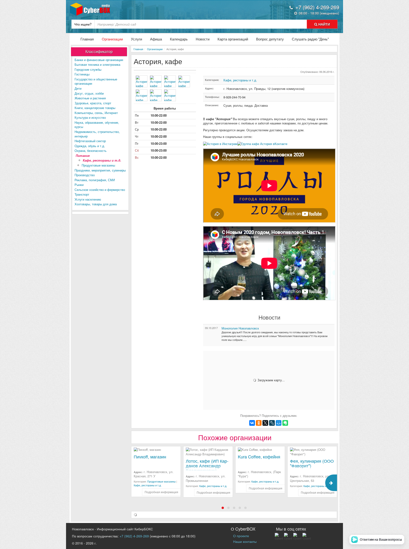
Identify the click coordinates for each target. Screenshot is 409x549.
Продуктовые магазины (98, 165)
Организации (112, 38)
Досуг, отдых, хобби (89, 93)
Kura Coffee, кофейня (259, 456)
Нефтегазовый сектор (90, 141)
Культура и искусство (90, 117)
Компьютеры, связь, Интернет (96, 112)
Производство (85, 175)
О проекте (241, 535)
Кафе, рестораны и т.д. (102, 160)
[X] (265, 423)
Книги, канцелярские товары (95, 107)
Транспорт (82, 194)
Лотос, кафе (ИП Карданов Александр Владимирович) (207, 465)
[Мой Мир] (278, 423)
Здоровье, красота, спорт (93, 103)
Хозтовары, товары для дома (96, 204)
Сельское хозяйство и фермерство (100, 189)
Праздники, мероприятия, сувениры (100, 170)
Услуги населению (88, 199)
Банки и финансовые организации (99, 59)
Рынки (79, 184)
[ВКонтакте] (252, 423)
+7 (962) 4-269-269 (134, 536)
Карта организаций (233, 38)
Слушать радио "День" (310, 38)
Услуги (136, 38)
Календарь (179, 38)
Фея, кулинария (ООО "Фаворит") (312, 463)
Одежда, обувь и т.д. (90, 146)
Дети (78, 88)
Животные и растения (90, 98)
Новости (202, 38)
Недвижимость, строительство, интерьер (97, 133)
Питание (83, 155)
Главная (87, 38)
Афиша (156, 38)
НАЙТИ (323, 24)
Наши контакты (245, 541)
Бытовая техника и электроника (97, 64)
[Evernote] (285, 423)
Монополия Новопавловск (240, 328)
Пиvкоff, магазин (150, 456)
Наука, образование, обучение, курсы (97, 124)
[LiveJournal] (272, 423)
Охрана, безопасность (91, 150)
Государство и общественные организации (96, 81)
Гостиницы (82, 74)
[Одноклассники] (259, 423)
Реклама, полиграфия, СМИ (95, 180)
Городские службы (88, 69)
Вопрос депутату (270, 38)
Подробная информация (161, 492)
